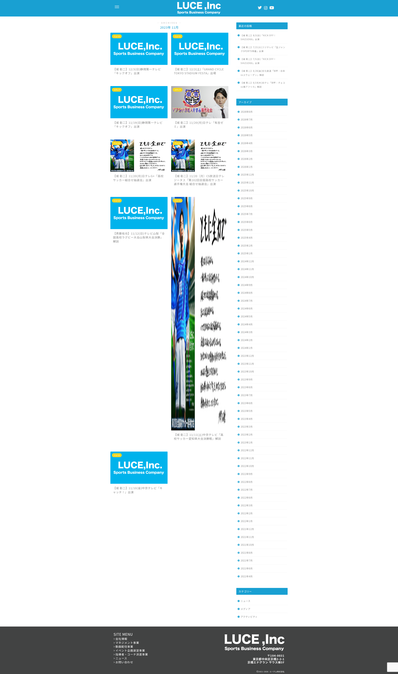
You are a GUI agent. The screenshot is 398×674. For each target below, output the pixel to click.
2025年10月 (247, 190)
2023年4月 (247, 418)
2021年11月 (247, 537)
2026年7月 (247, 119)
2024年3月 (247, 332)
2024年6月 (247, 308)
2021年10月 (247, 544)
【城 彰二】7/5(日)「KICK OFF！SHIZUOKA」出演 (258, 61)
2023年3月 (247, 426)
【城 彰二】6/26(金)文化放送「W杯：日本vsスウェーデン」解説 (263, 72)
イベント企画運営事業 (130, 650)
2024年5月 (247, 316)
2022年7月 (247, 489)
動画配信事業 (124, 646)
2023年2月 (247, 434)
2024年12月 (247, 261)
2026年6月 (247, 127)
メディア (245, 608)
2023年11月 (247, 363)
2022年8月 (247, 481)
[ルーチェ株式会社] (199, 13)
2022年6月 (247, 497)
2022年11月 (247, 458)
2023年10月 (247, 371)
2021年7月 (247, 560)
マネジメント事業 (127, 643)
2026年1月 (247, 166)
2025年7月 (247, 214)
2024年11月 (247, 269)
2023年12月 (247, 355)
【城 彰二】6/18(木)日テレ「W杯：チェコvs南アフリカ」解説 (263, 84)
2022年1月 (247, 521)
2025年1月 (247, 253)
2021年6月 (247, 568)
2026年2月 (247, 158)
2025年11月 (247, 182)
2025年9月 (247, 198)
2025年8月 (247, 206)
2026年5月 (247, 135)
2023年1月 (247, 442)
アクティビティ (249, 616)
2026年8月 (247, 111)
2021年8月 (247, 552)
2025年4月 (247, 237)
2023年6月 (247, 403)
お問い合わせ (124, 662)
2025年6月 (247, 222)
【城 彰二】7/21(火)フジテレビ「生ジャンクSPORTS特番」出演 (263, 49)
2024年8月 (247, 292)
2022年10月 (247, 466)
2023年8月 (247, 387)
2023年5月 (247, 410)
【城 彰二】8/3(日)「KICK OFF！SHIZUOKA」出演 (258, 37)
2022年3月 (247, 505)
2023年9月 (247, 379)
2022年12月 (247, 450)
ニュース (245, 601)
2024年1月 (247, 347)
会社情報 (121, 639)
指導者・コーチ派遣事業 (132, 654)
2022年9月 (247, 474)
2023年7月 (247, 395)
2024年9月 (247, 285)
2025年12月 (247, 174)
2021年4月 (247, 576)
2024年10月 (247, 277)
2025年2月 (247, 245)
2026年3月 (247, 151)
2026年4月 (247, 143)
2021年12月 (247, 529)
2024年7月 (247, 300)
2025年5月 (247, 229)
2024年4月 (247, 324)
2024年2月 (247, 340)
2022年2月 (247, 513)
